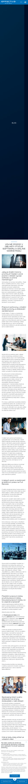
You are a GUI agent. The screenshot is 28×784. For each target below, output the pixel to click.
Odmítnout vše (7, 781)
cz (21, 2)
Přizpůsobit (22, 781)
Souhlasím (14, 775)
